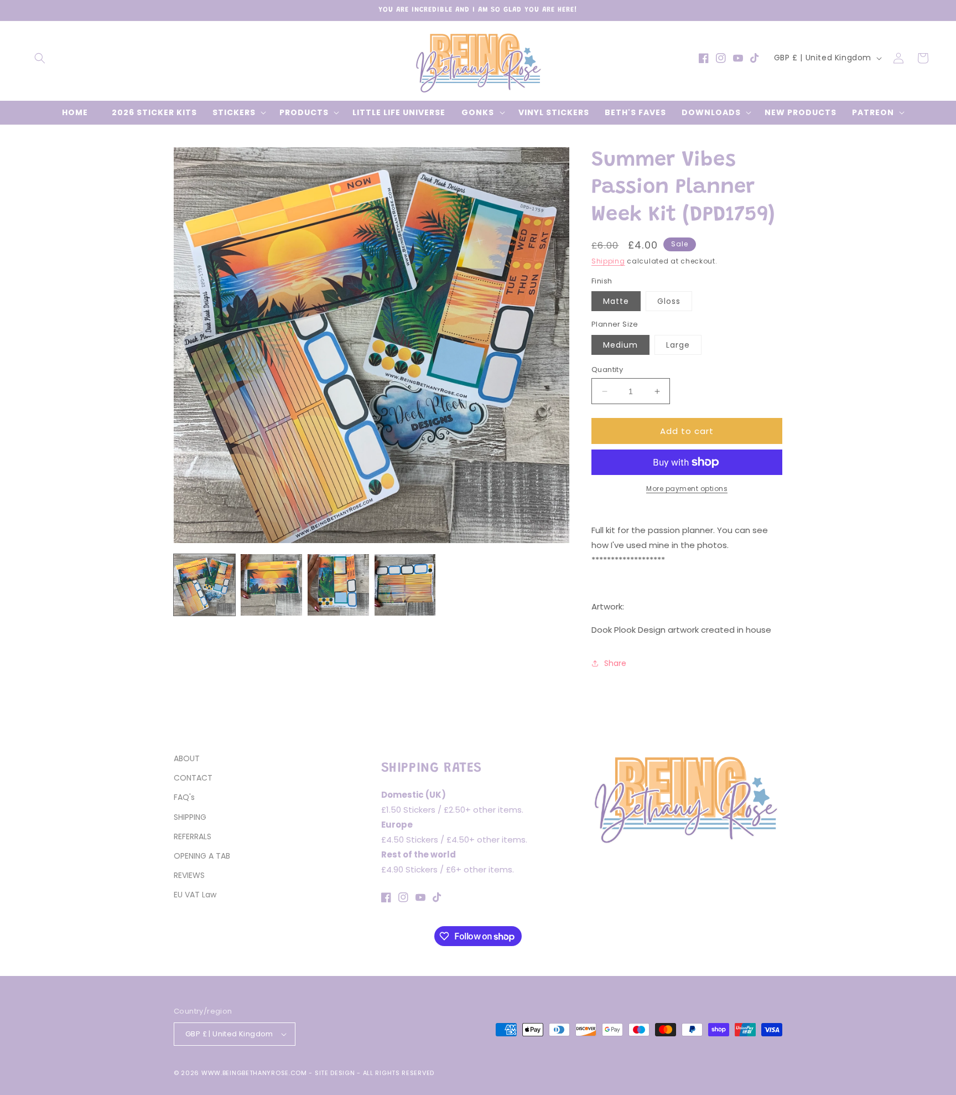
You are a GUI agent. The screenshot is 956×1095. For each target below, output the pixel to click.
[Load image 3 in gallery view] (338, 585)
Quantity (607, 369)
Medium (620, 344)
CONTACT (193, 777)
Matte (616, 301)
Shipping (608, 261)
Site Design (335, 1072)
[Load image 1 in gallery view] (204, 585)
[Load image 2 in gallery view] (271, 585)
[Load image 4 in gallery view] (405, 585)
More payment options (687, 488)
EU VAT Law (195, 894)
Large (678, 344)
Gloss (668, 301)
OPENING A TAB (202, 855)
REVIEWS (189, 875)
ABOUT (187, 758)
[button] (40, 58)
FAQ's (184, 797)
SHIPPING (190, 817)
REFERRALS (192, 836)
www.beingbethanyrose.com (254, 1072)
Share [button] (615, 663)
